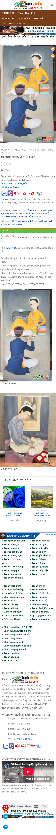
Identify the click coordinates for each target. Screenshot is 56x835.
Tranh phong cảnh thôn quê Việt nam (42, 514)
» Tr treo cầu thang (12, 551)
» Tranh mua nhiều (39, 611)
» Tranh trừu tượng (12, 566)
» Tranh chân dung (11, 585)
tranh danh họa (41, 221)
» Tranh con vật (38, 574)
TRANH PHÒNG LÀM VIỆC (32, 216)
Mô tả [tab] (5, 230)
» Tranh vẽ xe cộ (38, 600)
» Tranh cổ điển (38, 551)
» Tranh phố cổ (38, 585)
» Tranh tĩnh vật (38, 559)
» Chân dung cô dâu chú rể (15, 634)
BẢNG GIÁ (38, 18)
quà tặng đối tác (10, 221)
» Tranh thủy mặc (39, 570)
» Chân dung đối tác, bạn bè (16, 645)
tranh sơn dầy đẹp (15, 224)
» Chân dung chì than (13, 596)
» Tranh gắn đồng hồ (40, 555)
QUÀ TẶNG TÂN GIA (30, 210)
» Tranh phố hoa (38, 589)
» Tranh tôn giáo (38, 544)
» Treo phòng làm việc (13, 540)
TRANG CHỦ (8, 13)
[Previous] (1, 508)
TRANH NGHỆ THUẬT (41, 213)
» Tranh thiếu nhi (39, 596)
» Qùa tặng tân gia (11, 619)
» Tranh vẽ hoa (38, 562)
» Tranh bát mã (10, 607)
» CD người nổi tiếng (13, 589)
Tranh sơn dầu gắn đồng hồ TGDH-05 (14, 514)
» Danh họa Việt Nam (13, 615)
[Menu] (5, 5)
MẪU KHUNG (7, 23)
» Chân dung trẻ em (12, 638)
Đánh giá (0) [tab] (7, 236)
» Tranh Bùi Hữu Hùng (41, 607)
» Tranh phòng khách (13, 544)
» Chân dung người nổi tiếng (16, 630)
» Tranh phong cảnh (12, 577)
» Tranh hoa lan (10, 660)
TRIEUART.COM (25, 739)
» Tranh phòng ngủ (12, 555)
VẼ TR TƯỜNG (8, 18)
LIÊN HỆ (21, 23)
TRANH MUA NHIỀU (22, 213)
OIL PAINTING (15, 210)
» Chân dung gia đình (13, 641)
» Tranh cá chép (10, 604)
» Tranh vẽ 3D (9, 600)
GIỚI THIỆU (24, 18)
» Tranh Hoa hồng (11, 653)
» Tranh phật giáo (39, 548)
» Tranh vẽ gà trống (40, 593)
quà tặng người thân (26, 221)
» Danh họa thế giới (12, 611)
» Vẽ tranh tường (39, 604)
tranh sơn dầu (10, 247)
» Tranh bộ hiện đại (40, 540)
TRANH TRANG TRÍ (26, 13)
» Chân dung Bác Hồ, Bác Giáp (17, 627)
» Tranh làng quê (10, 570)
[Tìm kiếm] (52, 5)
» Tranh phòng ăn (11, 548)
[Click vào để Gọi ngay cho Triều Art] (28, 192)
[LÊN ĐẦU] (53, 48)
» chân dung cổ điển (12, 593)
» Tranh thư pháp (39, 566)
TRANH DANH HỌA (23, 150)
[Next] (54, 508)
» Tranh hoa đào (10, 656)
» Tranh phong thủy (12, 574)
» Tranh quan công (39, 619)
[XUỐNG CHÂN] (53, 56)
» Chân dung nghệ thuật (14, 649)
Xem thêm (48, 534)
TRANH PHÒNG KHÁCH (10, 216)
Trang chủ (6, 150)
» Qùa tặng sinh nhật (41, 615)
